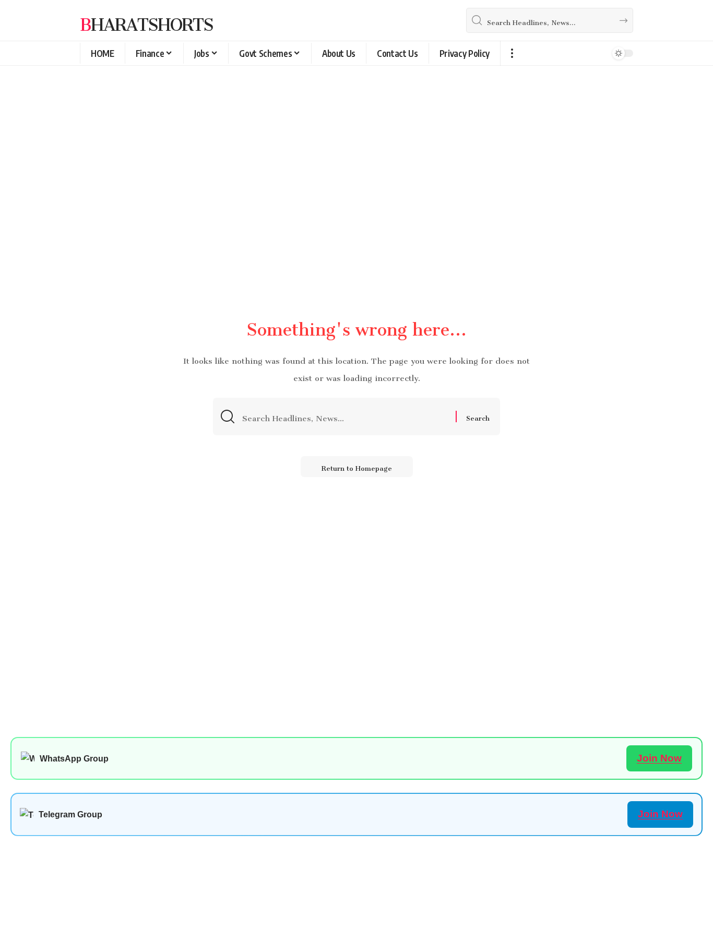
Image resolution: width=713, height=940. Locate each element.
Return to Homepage (357, 466)
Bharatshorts (146, 20)
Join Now (659, 758)
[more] (512, 53)
